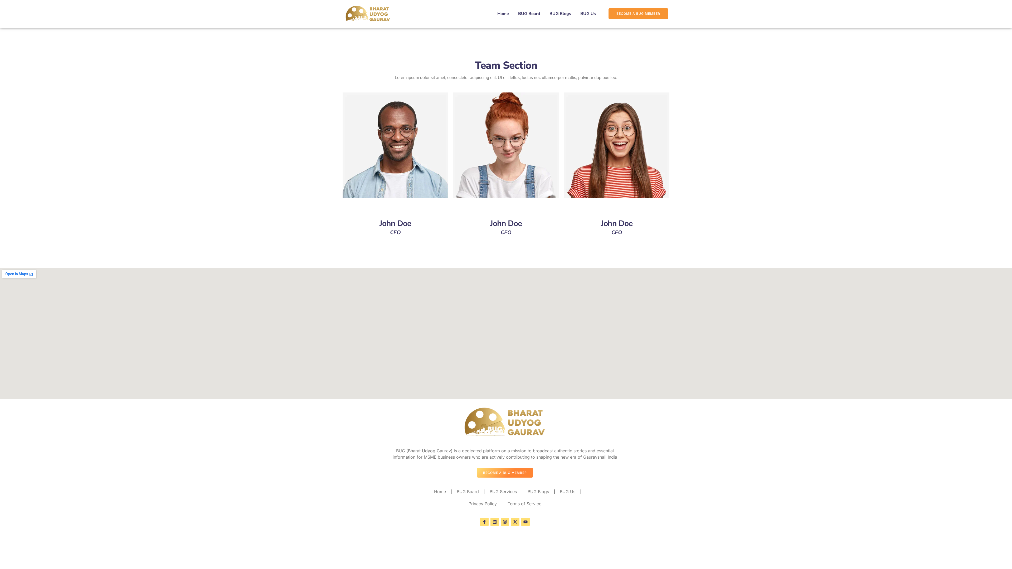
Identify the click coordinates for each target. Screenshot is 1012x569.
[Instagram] (505, 522)
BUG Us (588, 14)
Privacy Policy (483, 503)
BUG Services (503, 491)
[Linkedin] (494, 522)
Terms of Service (524, 503)
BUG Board (529, 14)
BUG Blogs (560, 14)
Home (503, 14)
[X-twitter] (515, 522)
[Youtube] (525, 522)
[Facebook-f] (484, 522)
